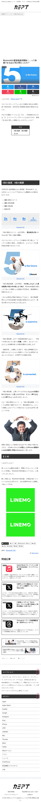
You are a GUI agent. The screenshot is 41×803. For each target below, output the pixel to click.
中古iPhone (6, 762)
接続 (34, 543)
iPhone (4, 724)
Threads (5, 739)
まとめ (16, 133)
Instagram (5, 716)
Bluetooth (22, 543)
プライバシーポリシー (11, 794)
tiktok (4, 743)
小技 (3, 769)
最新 (16, 546)
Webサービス (6, 750)
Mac (3, 735)
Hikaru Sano (15, 99)
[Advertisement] (20, 37)
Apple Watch (6, 705)
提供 (5, 546)
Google (4, 713)
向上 (29, 543)
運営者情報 (11, 791)
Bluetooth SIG (34, 82)
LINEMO (5, 732)
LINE (4, 728)
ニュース (6, 543)
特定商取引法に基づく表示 (30, 791)
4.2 (12, 543)
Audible (4, 709)
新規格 (10, 546)
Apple (4, 701)
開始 (22, 546)
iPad (3, 720)
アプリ (4, 754)
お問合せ (30, 794)
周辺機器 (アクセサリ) (9, 766)
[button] (33, 92)
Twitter (4, 747)
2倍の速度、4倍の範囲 (20, 131)
